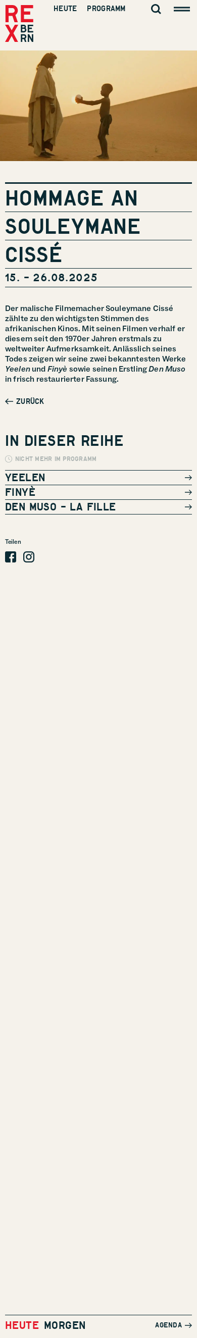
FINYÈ (20, 492)
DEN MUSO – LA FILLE (60, 506)
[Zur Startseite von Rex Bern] (19, 24)
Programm (106, 8)
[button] (24, 401)
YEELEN (25, 477)
